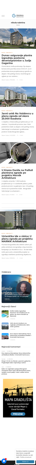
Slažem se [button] (25, 461)
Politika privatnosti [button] (25, 457)
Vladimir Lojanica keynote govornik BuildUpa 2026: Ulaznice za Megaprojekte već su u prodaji (17, 294)
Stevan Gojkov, (5, 80)
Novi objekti (7, 52)
